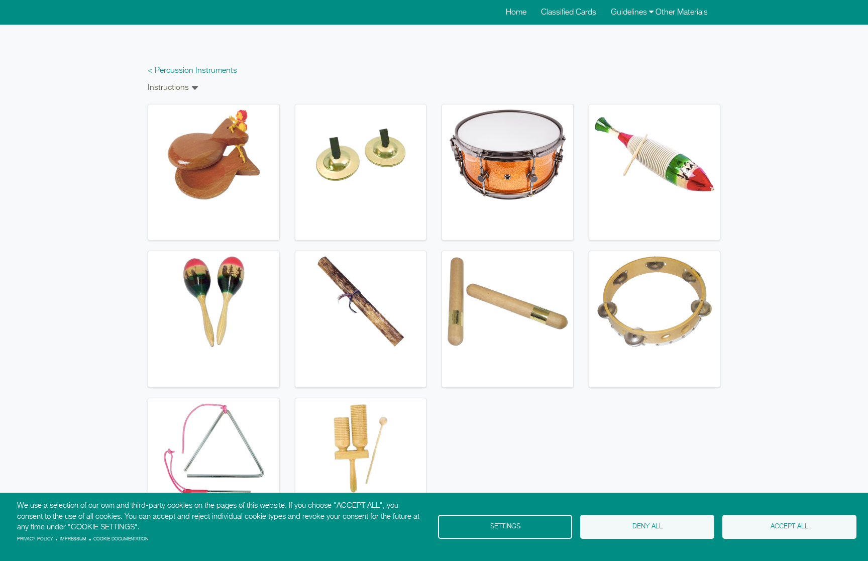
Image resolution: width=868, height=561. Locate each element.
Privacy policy (35, 539)
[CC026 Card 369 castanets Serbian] (213, 155)
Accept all (789, 526)
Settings (505, 526)
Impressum (73, 539)
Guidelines (630, 13)
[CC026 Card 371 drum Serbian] (507, 155)
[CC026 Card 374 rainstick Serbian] (360, 302)
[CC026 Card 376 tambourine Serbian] (654, 302)
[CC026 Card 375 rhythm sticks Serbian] (507, 302)
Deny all (647, 526)
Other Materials (682, 13)
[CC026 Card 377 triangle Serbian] (213, 448)
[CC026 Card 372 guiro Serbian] (654, 155)
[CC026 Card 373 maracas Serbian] (213, 302)
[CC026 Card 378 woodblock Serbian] (360, 448)
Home (516, 13)
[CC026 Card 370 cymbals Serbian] (360, 155)
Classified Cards (568, 13)
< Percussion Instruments (192, 71)
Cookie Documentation (120, 539)
